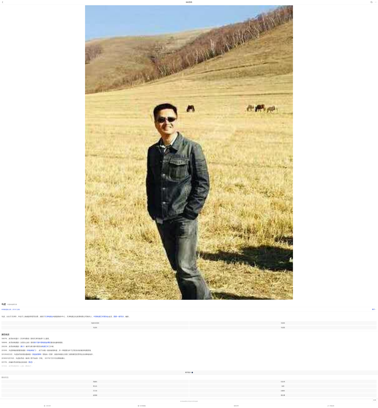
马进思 (283, 327)
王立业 (95, 390)
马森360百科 (95, 323)
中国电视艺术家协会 (101, 317)
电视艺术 (45, 346)
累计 (22, 346)
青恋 (30, 362)
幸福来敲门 (31, 350)
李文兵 (95, 386)
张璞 (283, 386)
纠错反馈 (331, 406)
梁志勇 (283, 395)
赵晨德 (95, 395)
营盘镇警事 (36, 354)
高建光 (95, 381)
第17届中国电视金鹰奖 (42, 342)
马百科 (283, 323)
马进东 (95, 327)
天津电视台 (49, 317)
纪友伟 (283, 381)
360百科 (189, 2)
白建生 (283, 390)
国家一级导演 (119, 317)
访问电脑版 (143, 406)
